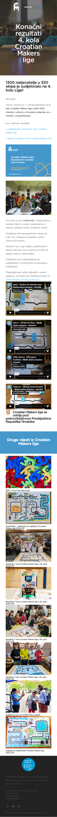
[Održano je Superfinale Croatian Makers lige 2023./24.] (28, 732)
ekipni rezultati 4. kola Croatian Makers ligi (29, 139)
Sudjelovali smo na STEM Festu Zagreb (23, 715)
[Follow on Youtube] (13, 806)
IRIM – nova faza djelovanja (18, 491)
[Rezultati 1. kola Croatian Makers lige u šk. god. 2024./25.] (28, 658)
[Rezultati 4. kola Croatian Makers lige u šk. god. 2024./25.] (28, 545)
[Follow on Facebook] (8, 806)
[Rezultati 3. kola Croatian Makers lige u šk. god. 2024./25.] (28, 583)
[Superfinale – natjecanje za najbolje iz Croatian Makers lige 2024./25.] (28, 508)
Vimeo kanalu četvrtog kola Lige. (23, 280)
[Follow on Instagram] (18, 806)
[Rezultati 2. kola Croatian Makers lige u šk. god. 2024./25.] (28, 621)
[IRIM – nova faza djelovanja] (28, 472)
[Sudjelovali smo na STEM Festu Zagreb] (28, 696)
